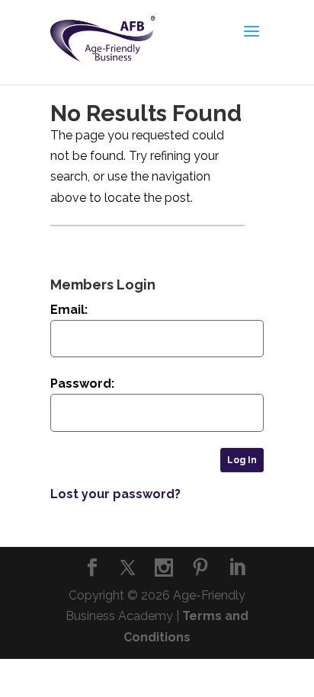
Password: (82, 383)
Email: (69, 309)
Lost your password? (115, 494)
